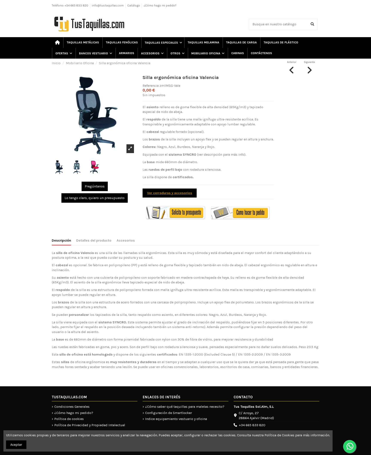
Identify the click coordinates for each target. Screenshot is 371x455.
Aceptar (16, 445)
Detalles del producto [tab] (93, 240)
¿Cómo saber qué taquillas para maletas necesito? (184, 407)
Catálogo (133, 5)
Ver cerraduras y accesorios (169, 193)
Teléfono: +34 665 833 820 (70, 5)
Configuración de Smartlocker (168, 413)
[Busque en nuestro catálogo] (312, 24)
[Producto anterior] (291, 67)
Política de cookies (69, 419)
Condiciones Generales (72, 407)
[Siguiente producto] (309, 67)
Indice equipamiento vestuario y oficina (176, 419)
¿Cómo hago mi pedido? (160, 5)
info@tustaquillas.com (108, 5)
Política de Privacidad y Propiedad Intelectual (89, 425)
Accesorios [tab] (126, 240)
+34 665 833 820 (252, 425)
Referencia (151, 86)
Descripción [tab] (61, 240)
